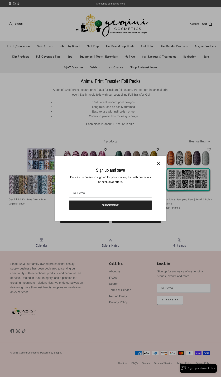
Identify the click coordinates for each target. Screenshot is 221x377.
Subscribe (110, 205)
